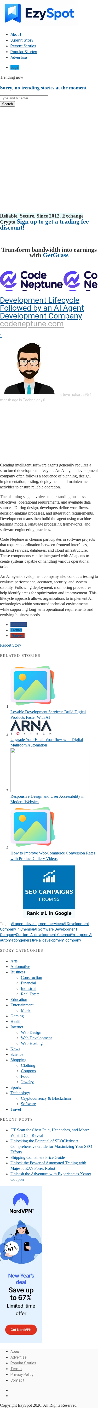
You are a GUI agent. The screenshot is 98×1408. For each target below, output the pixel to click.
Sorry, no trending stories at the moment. (44, 87)
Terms (16, 1369)
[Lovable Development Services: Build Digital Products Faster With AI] (32, 706)
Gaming (17, 1016)
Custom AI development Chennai (43, 935)
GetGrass (55, 255)
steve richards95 (74, 394)
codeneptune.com (32, 323)
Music (26, 1010)
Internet (16, 1027)
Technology (32, 400)
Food (25, 1076)
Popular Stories (23, 51)
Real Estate (30, 994)
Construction (31, 977)
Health (15, 1021)
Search (7, 104)
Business (17, 972)
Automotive (20, 966)
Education (18, 999)
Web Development (36, 1038)
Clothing (28, 1065)
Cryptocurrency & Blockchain (46, 1098)
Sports (15, 1087)
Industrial (28, 988)
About (15, 34)
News (15, 1049)
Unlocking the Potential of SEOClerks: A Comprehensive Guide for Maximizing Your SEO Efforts (51, 1146)
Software (28, 1104)
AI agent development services (37, 924)
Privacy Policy (21, 1374)
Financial (28, 983)
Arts (14, 961)
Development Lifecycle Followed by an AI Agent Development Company (42, 307)
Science (16, 1054)
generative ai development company (50, 940)
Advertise (18, 57)
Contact (17, 1380)
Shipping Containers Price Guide (37, 1157)
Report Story (10, 645)
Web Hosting (32, 1043)
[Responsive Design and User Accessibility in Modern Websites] (49, 791)
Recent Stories (23, 46)
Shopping (18, 1060)
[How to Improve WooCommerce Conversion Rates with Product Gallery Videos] (32, 847)
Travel (15, 1109)
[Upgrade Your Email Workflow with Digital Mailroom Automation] (31, 734)
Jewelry (27, 1082)
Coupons (28, 1071)
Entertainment (21, 1005)
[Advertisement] (49, 160)
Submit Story (21, 40)
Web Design (31, 1032)
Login (14, 67)
